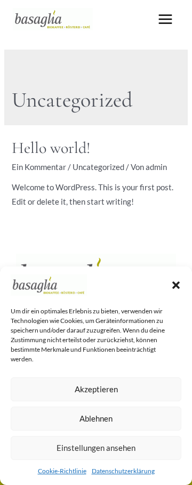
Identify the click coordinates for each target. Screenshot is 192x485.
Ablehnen (96, 418)
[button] (176, 285)
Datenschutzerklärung (123, 471)
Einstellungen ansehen (96, 447)
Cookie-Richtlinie (62, 471)
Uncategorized (98, 167)
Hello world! (51, 148)
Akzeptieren (96, 389)
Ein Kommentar (39, 167)
